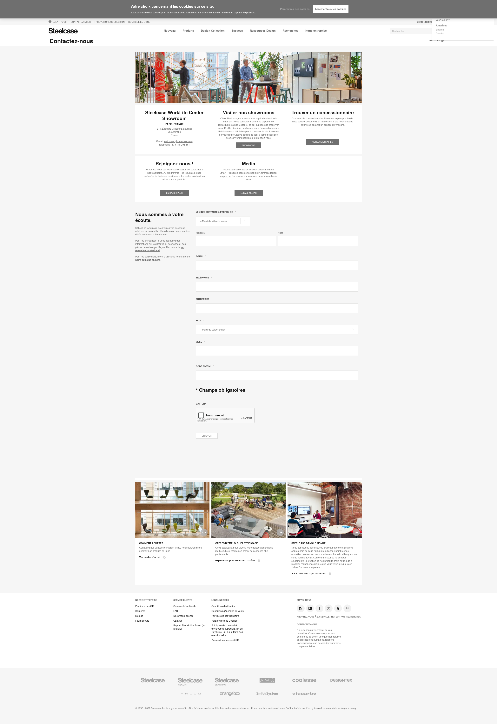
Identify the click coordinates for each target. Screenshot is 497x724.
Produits (188, 30)
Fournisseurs (142, 620)
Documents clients (183, 615)
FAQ (175, 610)
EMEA (59, 21)
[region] (248, 9)
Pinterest (347, 608)
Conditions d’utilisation (223, 606)
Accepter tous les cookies (330, 9)
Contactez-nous (307, 624)
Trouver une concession (109, 21)
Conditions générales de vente (227, 610)
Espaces (237, 30)
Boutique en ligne (139, 21)
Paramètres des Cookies (224, 620)
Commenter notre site (184, 606)
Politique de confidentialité (225, 615)
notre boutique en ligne (147, 260)
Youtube (338, 608)
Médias (139, 615)
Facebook (319, 608)
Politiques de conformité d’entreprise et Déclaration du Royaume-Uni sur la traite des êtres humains (227, 630)
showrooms (248, 145)
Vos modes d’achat (149, 557)
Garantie (177, 620)
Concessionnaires (322, 141)
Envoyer (206, 435)
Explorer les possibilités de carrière (235, 560)
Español (440, 33)
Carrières (140, 610)
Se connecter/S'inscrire (432, 21)
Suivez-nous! (304, 600)
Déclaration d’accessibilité (225, 640)
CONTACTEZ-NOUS (81, 21)
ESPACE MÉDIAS (249, 193)
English (440, 29)
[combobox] (419, 31)
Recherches (290, 30)
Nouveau (170, 30)
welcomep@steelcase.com (178, 141)
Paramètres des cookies (294, 9)
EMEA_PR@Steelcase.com (234, 172)
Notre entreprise (316, 30)
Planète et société (144, 606)
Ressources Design (263, 30)
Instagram (301, 608)
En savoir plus (174, 193)
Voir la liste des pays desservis (308, 573)
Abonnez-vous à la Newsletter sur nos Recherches (329, 617)
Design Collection (213, 30)
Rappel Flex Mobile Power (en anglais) (189, 627)
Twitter (329, 608)
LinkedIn (310, 608)
